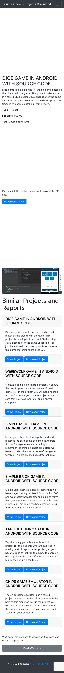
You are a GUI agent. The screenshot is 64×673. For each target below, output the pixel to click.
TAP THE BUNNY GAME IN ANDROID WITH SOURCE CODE (31, 531)
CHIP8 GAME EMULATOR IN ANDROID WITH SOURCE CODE (31, 583)
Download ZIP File (14, 201)
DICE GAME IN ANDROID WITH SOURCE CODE (31, 321)
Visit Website (32, 648)
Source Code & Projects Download (26, 4)
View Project (14, 359)
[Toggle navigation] (57, 4)
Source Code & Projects (42, 664)
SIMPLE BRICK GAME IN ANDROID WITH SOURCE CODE (31, 478)
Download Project (36, 359)
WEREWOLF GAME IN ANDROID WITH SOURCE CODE (31, 373)
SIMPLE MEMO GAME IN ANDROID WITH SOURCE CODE (31, 426)
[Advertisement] (32, 43)
